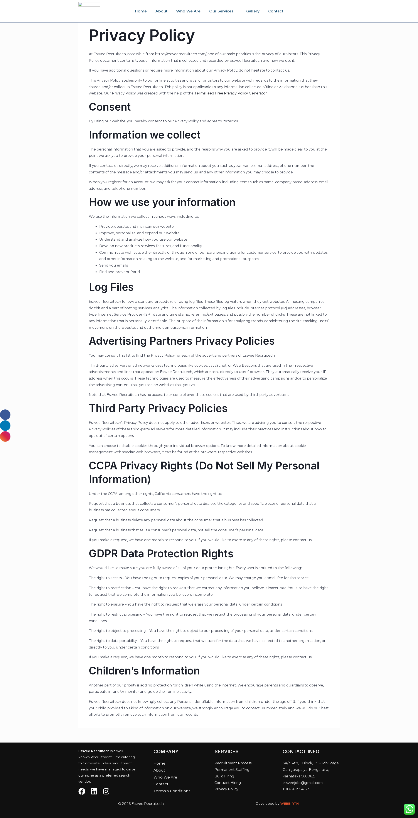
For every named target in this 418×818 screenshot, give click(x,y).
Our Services (221, 11)
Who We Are (188, 11)
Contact (275, 11)
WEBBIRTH (289, 803)
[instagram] (106, 791)
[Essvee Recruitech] (89, 11)
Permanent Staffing (231, 770)
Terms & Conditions (171, 791)
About (161, 11)
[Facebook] (81, 791)
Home (141, 11)
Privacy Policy (226, 789)
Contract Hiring (227, 783)
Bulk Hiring (224, 776)
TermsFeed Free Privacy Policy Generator (230, 93)
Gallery (253, 11)
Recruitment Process (232, 763)
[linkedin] (94, 791)
